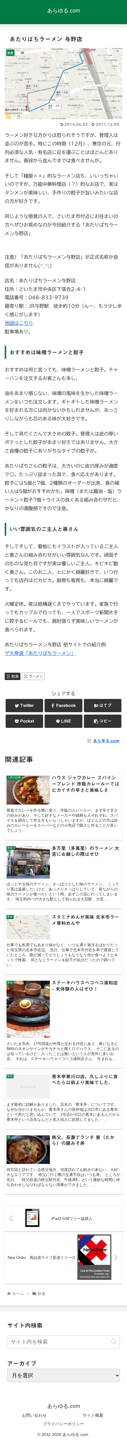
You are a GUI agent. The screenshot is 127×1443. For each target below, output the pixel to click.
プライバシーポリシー (63, 1423)
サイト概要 (93, 1415)
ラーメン (36, 676)
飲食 (15, 676)
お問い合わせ (34, 1415)
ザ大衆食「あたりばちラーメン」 (40, 653)
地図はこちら (19, 323)
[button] (114, 1341)
